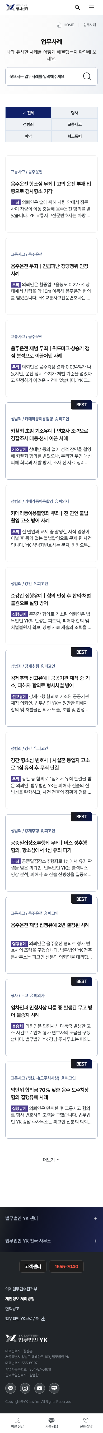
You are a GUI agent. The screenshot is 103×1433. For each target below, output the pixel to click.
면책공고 (12, 1309)
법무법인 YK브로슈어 (22, 1318)
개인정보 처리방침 (20, 1299)
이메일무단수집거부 (21, 1289)
